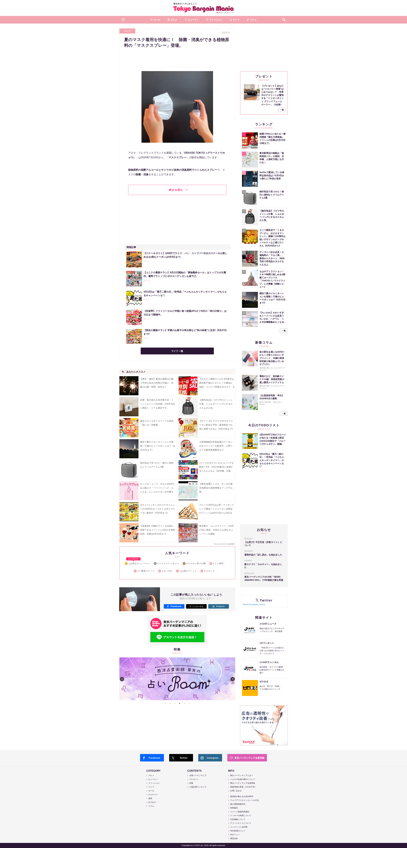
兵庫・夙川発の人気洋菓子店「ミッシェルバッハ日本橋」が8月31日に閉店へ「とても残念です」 (157, 404)
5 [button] (184, 703)
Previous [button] (122, 679)
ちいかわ (165, 571)
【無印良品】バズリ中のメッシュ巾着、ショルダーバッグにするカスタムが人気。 (216, 404)
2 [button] (170, 703)
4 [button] (179, 703)
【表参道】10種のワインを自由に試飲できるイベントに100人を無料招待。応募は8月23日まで (157, 530)
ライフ (127, 31)
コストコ (208, 571)
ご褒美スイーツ (145, 571)
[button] (123, 20)
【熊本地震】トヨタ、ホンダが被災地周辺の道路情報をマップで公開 (216, 488)
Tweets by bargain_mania (254, 604)
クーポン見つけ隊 (195, 563)
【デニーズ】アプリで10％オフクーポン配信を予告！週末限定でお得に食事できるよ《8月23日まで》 (216, 425)
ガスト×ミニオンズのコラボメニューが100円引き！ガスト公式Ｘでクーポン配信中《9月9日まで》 (157, 509)
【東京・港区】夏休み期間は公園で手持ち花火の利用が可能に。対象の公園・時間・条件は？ (156, 383)
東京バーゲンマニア (203, 8)
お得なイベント (187, 571)
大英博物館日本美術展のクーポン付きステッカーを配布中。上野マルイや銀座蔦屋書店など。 (216, 446)
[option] (177, 679)
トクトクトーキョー (167, 563)
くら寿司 (217, 563)
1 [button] (165, 703)
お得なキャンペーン (138, 563)
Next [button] (232, 679)
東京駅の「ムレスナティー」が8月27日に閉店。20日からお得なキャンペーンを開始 (216, 530)
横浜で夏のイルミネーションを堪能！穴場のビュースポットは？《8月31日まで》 (157, 446)
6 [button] (189, 703)
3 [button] (174, 703)
